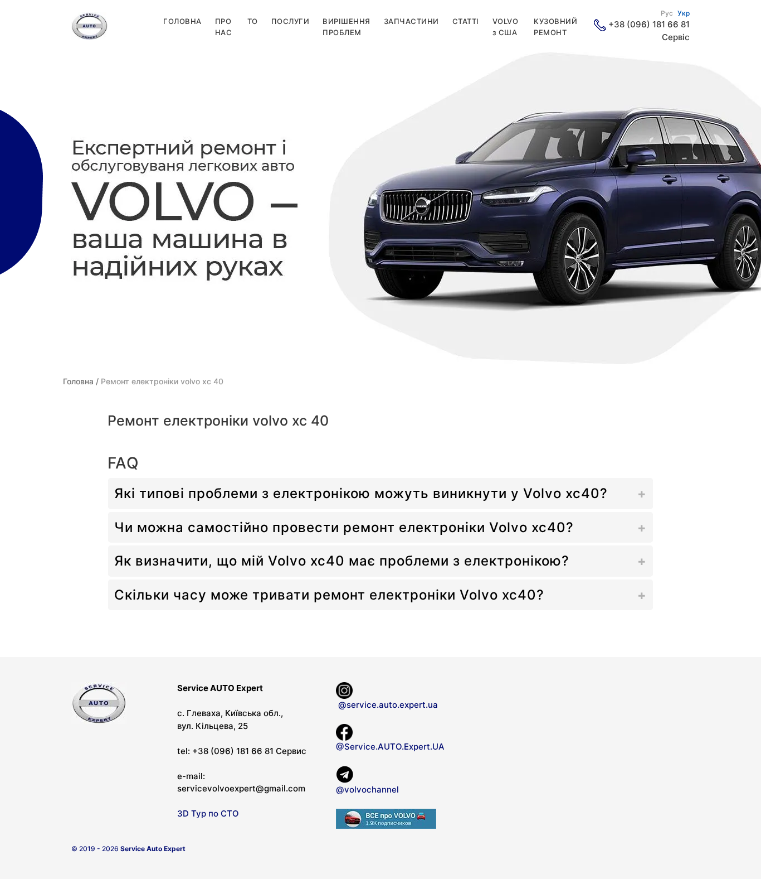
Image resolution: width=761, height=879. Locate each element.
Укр (683, 13)
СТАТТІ (465, 21)
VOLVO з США (505, 27)
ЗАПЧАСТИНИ (411, 21)
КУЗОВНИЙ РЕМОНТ (555, 27)
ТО (252, 21)
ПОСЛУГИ (290, 21)
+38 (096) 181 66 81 (649, 24)
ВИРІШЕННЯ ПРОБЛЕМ (346, 27)
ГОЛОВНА (182, 21)
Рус (667, 13)
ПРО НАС (223, 27)
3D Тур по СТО (208, 813)
